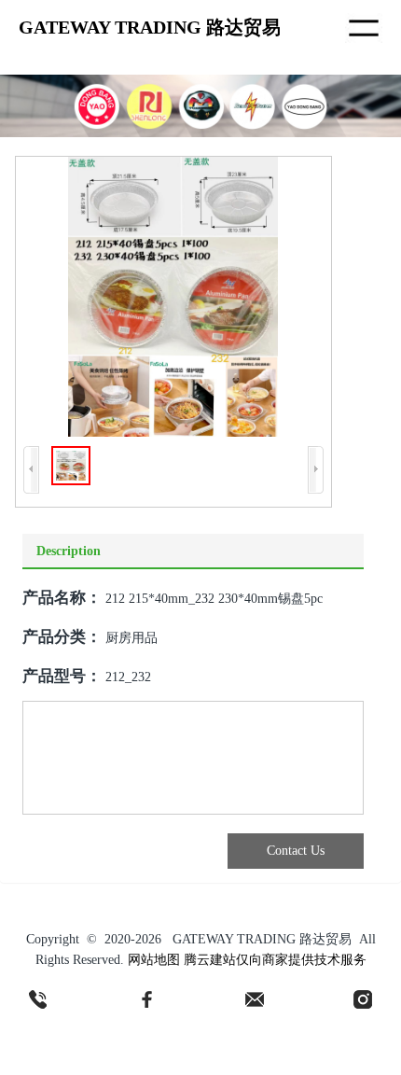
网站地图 (154, 960)
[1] (38, 999)
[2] (146, 999)
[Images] (173, 297)
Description (68, 551)
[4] (363, 999)
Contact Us (296, 851)
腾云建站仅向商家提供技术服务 (275, 960)
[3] (254, 999)
